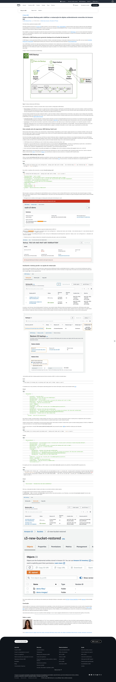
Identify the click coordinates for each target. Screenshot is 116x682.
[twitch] (95, 675)
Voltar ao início (57, 669)
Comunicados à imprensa (19, 666)
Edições (39, 10)
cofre (61, 632)
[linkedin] (91, 675)
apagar (35, 632)
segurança (83, 599)
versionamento (89, 632)
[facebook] (89, 675)
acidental (27, 632)
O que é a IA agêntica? (19, 654)
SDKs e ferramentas (63, 652)
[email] (101, 675)
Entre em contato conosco (86, 649)
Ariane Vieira (39, 632)
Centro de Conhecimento (86, 656)
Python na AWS (62, 656)
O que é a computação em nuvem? (21, 652)
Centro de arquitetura (41, 656)
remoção (79, 632)
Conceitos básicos (40, 649)
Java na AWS (61, 659)
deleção (64, 632)
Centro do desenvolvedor (64, 649)
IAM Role (67, 599)
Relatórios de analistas (41, 662)
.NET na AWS (61, 654)
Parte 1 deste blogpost (61, 26)
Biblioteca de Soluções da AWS (43, 654)
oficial (33, 151)
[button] (114, 1)
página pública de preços (38, 116)
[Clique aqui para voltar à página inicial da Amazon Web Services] (18, 5)
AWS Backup (73, 31)
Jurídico (83, 666)
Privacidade (16, 677)
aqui (59, 158)
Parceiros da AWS (40, 665)
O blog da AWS (26, 15)
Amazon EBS (30, 41)
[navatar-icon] (113, 1)
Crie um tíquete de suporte (87, 652)
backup (56, 632)
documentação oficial (72, 41)
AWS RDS (90, 40)
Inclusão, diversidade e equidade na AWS (45, 667)
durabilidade (68, 632)
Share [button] (57, 20)
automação (47, 632)
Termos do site (23, 677)
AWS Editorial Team (27, 20)
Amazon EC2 (25, 41)
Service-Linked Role (74, 599)
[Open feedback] (115, 341)
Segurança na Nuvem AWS (20, 659)
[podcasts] (99, 675)
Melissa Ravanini (74, 632)
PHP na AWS (61, 661)
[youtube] (97, 675)
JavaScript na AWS (63, 663)
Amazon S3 (39, 26)
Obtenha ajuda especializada (87, 661)
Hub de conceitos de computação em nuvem (23, 656)
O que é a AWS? (17, 649)
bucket (59, 632)
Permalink (52, 20)
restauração (84, 632)
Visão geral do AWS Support (87, 659)
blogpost (43, 151)
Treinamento (39, 652)
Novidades (16, 661)
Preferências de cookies (32, 677)
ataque (43, 632)
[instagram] (93, 675)
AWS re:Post (83, 654)
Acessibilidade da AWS (86, 663)
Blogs (15, 663)
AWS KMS (56, 120)
